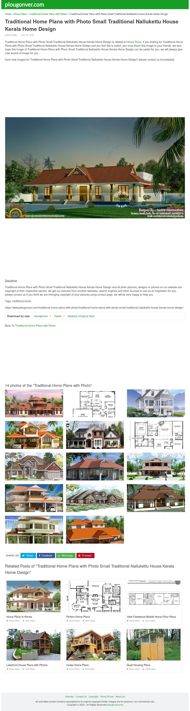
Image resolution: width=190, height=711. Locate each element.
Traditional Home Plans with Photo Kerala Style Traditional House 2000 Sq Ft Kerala (48, 445)
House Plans (11, 35)
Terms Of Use (107, 696)
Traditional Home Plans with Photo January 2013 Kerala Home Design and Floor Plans (49, 540)
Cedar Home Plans (77, 665)
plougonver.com (24, 4)
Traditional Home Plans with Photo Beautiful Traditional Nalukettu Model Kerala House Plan (113, 540)
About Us (120, 696)
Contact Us (81, 696)
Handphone (41, 316)
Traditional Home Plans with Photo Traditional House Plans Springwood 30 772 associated (112, 413)
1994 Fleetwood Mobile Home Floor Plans (151, 616)
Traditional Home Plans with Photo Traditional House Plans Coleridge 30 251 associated (50, 477)
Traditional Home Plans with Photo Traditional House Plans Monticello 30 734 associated (111, 508)
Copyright (93, 696)
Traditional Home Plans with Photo (35, 325)
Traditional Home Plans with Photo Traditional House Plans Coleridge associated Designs (112, 477)
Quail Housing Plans (138, 665)
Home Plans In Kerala (19, 616)
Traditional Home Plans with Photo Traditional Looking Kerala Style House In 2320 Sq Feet (51, 508)
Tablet (57, 316)
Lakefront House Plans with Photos (27, 665)
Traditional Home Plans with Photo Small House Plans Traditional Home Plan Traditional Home (114, 445)
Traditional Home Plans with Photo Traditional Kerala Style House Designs (43, 413)
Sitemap (69, 696)
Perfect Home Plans (78, 616)
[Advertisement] (95, 90)
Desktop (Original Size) (81, 316)
